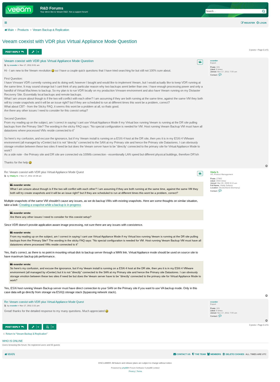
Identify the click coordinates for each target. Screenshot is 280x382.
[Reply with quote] (200, 62)
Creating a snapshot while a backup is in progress (50, 204)
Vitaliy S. (214, 172)
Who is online (12, 340)
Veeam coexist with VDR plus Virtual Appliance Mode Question (69, 41)
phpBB (125, 368)
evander (214, 61)
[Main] (21, 8)
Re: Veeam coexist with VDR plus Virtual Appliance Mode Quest (44, 172)
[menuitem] (261, 23)
